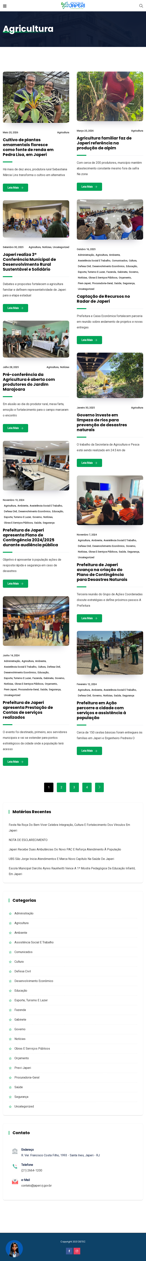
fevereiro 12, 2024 (87, 684)
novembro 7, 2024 (87, 534)
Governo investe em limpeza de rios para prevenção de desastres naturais (102, 422)
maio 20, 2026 (10, 132)
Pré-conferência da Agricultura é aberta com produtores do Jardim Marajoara (29, 382)
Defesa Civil (84, 266)
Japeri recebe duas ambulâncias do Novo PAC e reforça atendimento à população (65, 849)
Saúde (117, 283)
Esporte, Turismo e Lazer (91, 271)
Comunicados (119, 260)
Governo (133, 271)
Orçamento (125, 277)
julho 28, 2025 (11, 367)
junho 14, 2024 (11, 655)
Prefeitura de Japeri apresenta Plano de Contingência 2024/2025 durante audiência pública (30, 537)
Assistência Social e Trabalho (94, 260)
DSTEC (82, 1241)
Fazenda (111, 271)
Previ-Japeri (84, 283)
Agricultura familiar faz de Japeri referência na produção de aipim (104, 143)
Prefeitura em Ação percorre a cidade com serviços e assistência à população (101, 710)
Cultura (132, 260)
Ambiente (114, 254)
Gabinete (122, 271)
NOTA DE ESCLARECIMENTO (28, 840)
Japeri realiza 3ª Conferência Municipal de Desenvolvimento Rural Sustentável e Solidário (29, 262)
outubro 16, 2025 (86, 249)
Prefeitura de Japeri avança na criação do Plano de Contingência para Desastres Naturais (102, 572)
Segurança (129, 283)
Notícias (82, 277)
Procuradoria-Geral (102, 283)
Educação (131, 266)
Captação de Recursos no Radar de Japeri (103, 299)
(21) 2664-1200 (31, 1170)
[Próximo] (99, 787)
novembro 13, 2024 (13, 500)
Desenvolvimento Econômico (108, 266)
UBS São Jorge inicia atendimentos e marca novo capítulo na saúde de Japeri (61, 859)
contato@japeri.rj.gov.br (36, 1185)
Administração (86, 254)
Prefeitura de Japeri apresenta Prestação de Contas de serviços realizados (28, 710)
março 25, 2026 (85, 130)
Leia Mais (13, 187)
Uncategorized (86, 289)
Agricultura (63, 132)
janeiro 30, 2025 (86, 407)
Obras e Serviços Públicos (103, 277)
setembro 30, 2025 (13, 247)
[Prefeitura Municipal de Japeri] (73, 5)
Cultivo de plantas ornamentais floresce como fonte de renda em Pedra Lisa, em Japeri (28, 147)
